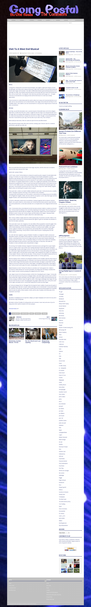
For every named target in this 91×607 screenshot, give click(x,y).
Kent (60, 427)
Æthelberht (61, 299)
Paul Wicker (61, 466)
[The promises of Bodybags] (62, 96)
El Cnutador (61, 370)
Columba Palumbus (63, 346)
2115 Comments (73, 204)
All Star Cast (16, 313)
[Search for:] (75, 23)
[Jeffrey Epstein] (70, 225)
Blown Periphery (62, 332)
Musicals (38, 313)
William (60, 520)
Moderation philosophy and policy (53, 594)
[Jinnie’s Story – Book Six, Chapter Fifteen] (70, 190)
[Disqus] (33, 363)
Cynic (60, 349)
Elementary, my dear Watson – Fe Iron (15, 341)
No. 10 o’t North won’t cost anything (33, 341)
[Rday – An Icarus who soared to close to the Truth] (62, 82)
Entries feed (11, 585)
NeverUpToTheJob (63, 446)
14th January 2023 (64, 274)
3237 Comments (73, 274)
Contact (48, 590)
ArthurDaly (61, 313)
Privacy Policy (49, 597)
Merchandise (71, 20)
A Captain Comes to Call (72, 87)
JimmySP (61, 406)
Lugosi (60, 435)
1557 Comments (78, 89)
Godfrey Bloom (62, 384)
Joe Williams (61, 413)
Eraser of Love (62, 375)
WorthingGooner (63, 523)
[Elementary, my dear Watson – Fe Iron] (16, 334)
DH (59, 353)
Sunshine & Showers (63, 492)
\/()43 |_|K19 (62, 516)
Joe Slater (61, 411)
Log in (10, 583)
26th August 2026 (70, 61)
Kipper (60, 430)
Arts (30, 53)
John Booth (61, 415)
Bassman (61, 322)
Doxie (60, 363)
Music (31, 313)
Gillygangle (61, 380)
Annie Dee (61, 310)
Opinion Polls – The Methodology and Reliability (73, 59)
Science (36, 20)
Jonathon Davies (63, 420)
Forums (62, 20)
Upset (60, 506)
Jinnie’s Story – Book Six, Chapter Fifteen (68, 201)
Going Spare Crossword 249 (70, 272)
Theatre (44, 313)
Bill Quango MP (62, 330)
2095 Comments (78, 76)
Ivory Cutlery (62, 394)
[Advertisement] (45, 37)
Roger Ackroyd (62, 480)
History (44, 20)
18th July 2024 (63, 135)
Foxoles (61, 377)
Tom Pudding (62, 504)
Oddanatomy (62, 454)
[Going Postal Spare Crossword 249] (70, 260)
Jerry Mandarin (62, 403)
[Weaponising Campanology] (49, 334)
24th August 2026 (70, 89)
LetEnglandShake (63, 432)
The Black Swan (62, 499)
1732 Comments (78, 61)
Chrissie (60, 337)
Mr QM (60, 442)
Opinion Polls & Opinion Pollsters (72, 74)
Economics (27, 20)
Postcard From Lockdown (68, 167)
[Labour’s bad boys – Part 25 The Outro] (62, 53)
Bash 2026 (48, 585)
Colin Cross (61, 341)
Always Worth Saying (64, 303)
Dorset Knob (13, 308)
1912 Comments (78, 83)
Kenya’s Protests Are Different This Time (70, 132)
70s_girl (60, 291)
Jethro (60, 399)
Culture (32, 53)
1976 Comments (78, 96)
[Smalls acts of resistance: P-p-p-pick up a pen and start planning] (70, 571)
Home (10, 20)
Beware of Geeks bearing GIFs (66, 327)
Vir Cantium (61, 513)
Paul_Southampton (63, 463)
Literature (53, 20)
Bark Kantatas (62, 318)
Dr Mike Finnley (62, 365)
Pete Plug (61, 468)
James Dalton (62, 396)
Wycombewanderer (63, 525)
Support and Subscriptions (52, 592)
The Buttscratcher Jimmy (64, 501)
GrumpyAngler (62, 389)
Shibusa (60, 489)
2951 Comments (71, 135)
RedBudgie (61, 475)
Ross (60, 485)
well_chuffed (62, 518)
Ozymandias (62, 458)
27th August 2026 (70, 54)
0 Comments (39, 53)
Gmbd (60, 382)
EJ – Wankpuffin (62, 368)
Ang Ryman (61, 308)
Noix (60, 449)
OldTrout (61, 456)
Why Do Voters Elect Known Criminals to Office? (73, 66)
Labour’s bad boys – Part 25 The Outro (74, 52)
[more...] (72, 144)
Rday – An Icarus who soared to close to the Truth (74, 81)
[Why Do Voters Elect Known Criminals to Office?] (62, 67)
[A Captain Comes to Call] (62, 89)
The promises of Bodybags (72, 95)
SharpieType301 (62, 487)
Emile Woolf (61, 372)
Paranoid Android (63, 461)
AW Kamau (61, 315)
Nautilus (61, 444)
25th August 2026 (70, 76)
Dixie (60, 356)
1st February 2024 (64, 204)
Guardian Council (63, 392)
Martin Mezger (62, 439)
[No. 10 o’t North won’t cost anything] (33, 334)
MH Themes (33, 603)
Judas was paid (62, 423)
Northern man (62, 451)
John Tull (61, 418)
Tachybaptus (62, 497)
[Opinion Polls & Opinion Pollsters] (62, 75)
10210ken (61, 296)
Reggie (60, 477)
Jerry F (60, 401)
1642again (61, 294)
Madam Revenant (63, 437)
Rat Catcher (61, 473)
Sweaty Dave (62, 494)
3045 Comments (71, 168)
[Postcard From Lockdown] (70, 156)
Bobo (60, 334)
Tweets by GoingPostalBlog (65, 106)
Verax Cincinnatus (63, 508)
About (47, 588)
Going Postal (24, 53)
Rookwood (61, 482)
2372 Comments (78, 69)
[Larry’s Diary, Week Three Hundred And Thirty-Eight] (76, 571)
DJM (60, 358)
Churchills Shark (62, 339)
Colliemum (61, 344)
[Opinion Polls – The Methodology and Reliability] (62, 60)
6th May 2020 (63, 168)
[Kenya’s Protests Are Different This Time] (70, 121)
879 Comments (78, 54)
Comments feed (12, 588)
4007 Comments (71, 237)
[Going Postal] (43, 18)
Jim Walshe (61, 408)
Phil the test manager (64, 470)
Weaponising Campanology (46, 341)
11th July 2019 (63, 237)
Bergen (60, 325)
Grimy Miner (62, 387)
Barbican (61, 320)
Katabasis (61, 425)
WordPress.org (12, 590)
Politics (17, 20)
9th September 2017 (15, 53)
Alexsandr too (62, 301)
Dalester (61, 351)
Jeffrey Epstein (64, 236)
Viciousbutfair (62, 511)
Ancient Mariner (62, 306)
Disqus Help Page (50, 599)
